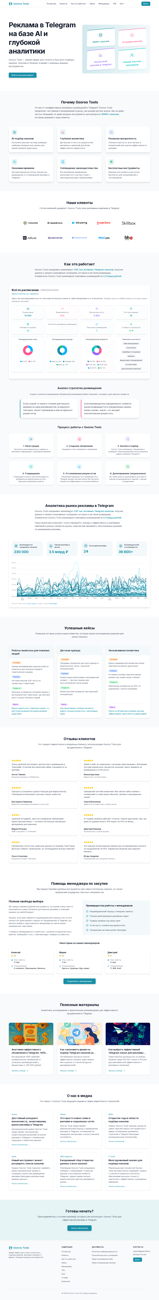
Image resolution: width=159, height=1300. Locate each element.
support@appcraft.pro (141, 1251)
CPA (114, 4)
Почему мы (51, 4)
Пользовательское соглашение (105, 1255)
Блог (122, 4)
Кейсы (92, 4)
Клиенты (63, 4)
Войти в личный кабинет (23, 75)
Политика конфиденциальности (104, 1252)
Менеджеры (104, 4)
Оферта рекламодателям (102, 1259)
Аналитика (66, 1281)
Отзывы (65, 1278)
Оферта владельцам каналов (104, 1263)
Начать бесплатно (79, 1228)
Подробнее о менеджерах (79, 981)
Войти (145, 4)
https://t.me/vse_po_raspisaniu (25, 294)
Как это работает (78, 4)
